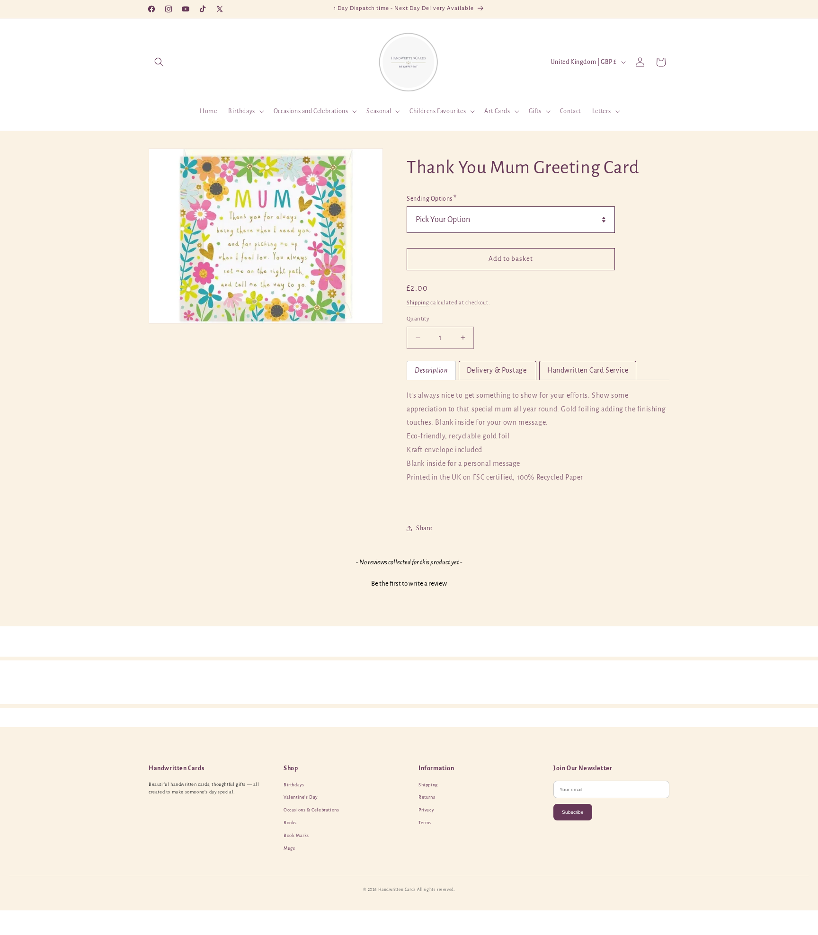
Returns (426, 797)
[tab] (431, 370)
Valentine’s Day (301, 797)
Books (290, 822)
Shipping (418, 302)
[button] (159, 62)
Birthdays (294, 785)
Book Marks (296, 835)
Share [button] (424, 528)
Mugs (289, 848)
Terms (424, 822)
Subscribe (573, 812)
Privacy (426, 810)
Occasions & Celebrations (311, 810)
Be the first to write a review (409, 583)
